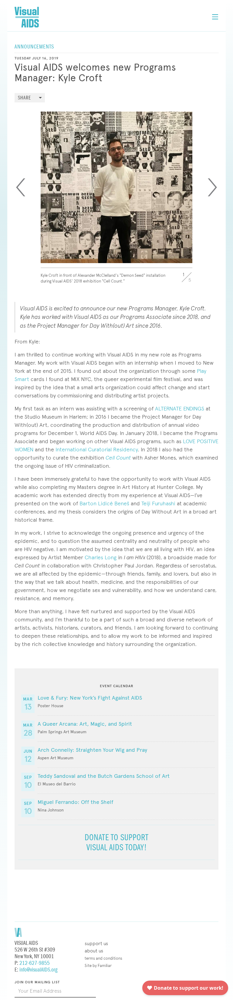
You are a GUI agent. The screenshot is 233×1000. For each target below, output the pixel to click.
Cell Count (118, 457)
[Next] (212, 187)
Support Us (96, 943)
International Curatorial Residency (97, 449)
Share (24, 98)
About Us (94, 951)
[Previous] (20, 187)
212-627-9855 (34, 963)
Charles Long (100, 557)
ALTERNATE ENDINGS (179, 408)
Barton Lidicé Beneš (104, 503)
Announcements (34, 47)
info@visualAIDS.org (38, 970)
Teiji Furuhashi (158, 503)
